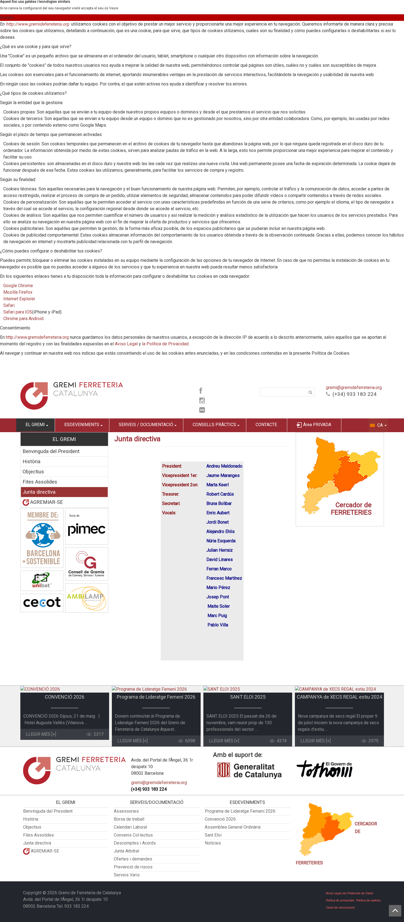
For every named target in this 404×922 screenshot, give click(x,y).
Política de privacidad (340, 900)
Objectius (33, 471)
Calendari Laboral (130, 827)
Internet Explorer (19, 298)
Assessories (126, 811)
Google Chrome (18, 285)
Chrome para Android (23, 318)
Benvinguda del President (51, 451)
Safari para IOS (17, 312)
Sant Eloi (213, 835)
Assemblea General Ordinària (233, 827)
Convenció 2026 (220, 819)
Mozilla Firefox (17, 292)
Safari (9, 305)
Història (31, 461)
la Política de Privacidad (165, 343)
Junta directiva (39, 492)
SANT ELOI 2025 (247, 697)
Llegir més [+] (41, 734)
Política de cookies (368, 900)
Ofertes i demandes (133, 859)
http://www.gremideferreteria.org (37, 24)
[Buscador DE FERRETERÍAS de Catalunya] (340, 479)
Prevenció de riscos (133, 867)
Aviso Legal (126, 343)
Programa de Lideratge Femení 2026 (156, 697)
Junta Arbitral (126, 851)
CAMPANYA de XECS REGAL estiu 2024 (339, 697)
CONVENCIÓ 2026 (64, 697)
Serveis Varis (127, 874)
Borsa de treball (129, 819)
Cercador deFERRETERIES (351, 508)
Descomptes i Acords (135, 843)
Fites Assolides (40, 482)
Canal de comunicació (340, 907)
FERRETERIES (309, 862)
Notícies (213, 843)
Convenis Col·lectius (133, 835)
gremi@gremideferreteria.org (354, 387)
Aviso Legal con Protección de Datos (349, 893)
